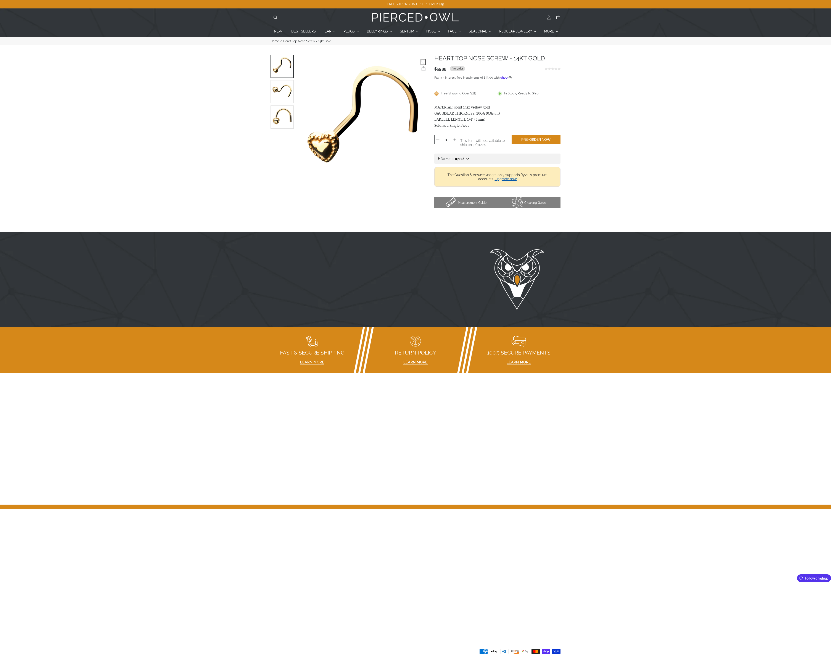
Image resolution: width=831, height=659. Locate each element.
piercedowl (290, 653)
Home (275, 41)
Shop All (277, 618)
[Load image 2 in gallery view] (282, 91)
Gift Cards (278, 612)
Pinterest (425, 612)
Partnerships (354, 606)
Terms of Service (357, 623)
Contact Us (279, 601)
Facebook (425, 595)
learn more (312, 362)
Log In (496, 595)
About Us (278, 606)
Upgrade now (506, 179)
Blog (274, 623)
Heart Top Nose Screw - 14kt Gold (307, 41)
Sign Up (497, 601)
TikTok (423, 606)
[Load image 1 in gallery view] (282, 66)
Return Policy (354, 612)
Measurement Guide (360, 601)
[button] (275, 17)
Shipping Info (354, 618)
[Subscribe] (475, 554)
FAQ (347, 595)
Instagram (426, 601)
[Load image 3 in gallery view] (282, 117)
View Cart (499, 606)
